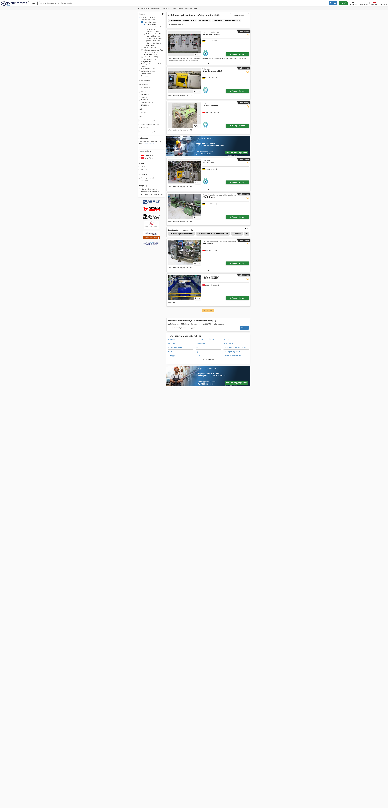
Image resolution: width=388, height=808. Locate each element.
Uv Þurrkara (228, 343)
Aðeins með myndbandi (150, 192)
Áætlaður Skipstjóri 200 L (233, 356)
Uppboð (144, 180)
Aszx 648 (171, 343)
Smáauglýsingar (147, 178)
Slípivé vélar (150, 59)
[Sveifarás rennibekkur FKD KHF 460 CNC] (184, 287)
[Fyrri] (169, 43)
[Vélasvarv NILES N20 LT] (184, 171)
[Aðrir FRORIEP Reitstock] (184, 115)
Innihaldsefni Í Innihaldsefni (206, 339)
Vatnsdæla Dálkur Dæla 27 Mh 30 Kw (237, 347)
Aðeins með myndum (149, 189)
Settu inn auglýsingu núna (236, 152)
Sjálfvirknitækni (148, 71)
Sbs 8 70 (199, 356)
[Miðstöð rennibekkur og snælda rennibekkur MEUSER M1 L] (184, 252)
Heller (144, 97)
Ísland (149, 144)
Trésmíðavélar (148, 68)
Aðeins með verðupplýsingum (151, 124)
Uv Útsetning (228, 339)
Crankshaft (237, 234)
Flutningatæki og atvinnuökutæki (152, 65)
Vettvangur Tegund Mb (232, 351)
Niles (144, 92)
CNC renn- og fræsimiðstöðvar (153, 30)
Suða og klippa (151, 57)
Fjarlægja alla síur (176, 24)
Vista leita (209, 310)
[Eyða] (195, 20)
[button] (384, 3)
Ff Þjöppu (171, 356)
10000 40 (171, 339)
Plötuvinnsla (150, 47)
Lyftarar (146, 74)
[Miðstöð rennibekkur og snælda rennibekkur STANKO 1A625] (184, 206)
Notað (144, 169)
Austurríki (148, 158)
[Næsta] (199, 43)
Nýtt (143, 167)
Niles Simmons (147, 102)
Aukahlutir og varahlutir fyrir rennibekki (154, 39)
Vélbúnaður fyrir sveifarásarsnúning (153, 26)
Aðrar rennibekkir (153, 43)
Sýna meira (209, 359)
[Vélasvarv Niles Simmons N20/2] (184, 80)
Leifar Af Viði (200, 343)
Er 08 (170, 351)
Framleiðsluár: (143, 128)
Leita (334, 3)
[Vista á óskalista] (247, 35)
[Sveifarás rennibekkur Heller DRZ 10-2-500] (184, 43)
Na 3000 (199, 347)
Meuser (144, 100)
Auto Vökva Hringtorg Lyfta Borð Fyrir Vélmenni (186, 347)
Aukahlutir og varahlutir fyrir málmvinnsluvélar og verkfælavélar (153, 52)
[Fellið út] (208, 63)
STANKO (145, 105)
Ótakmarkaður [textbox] (145, 151)
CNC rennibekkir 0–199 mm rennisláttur (153, 35)
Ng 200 (198, 351)
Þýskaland (148, 155)
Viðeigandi (240, 15)
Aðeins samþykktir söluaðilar (151, 194)
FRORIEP (145, 94)
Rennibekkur (150, 22)
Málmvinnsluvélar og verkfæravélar (148, 18)
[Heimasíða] (138, 8)
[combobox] (151, 151)
